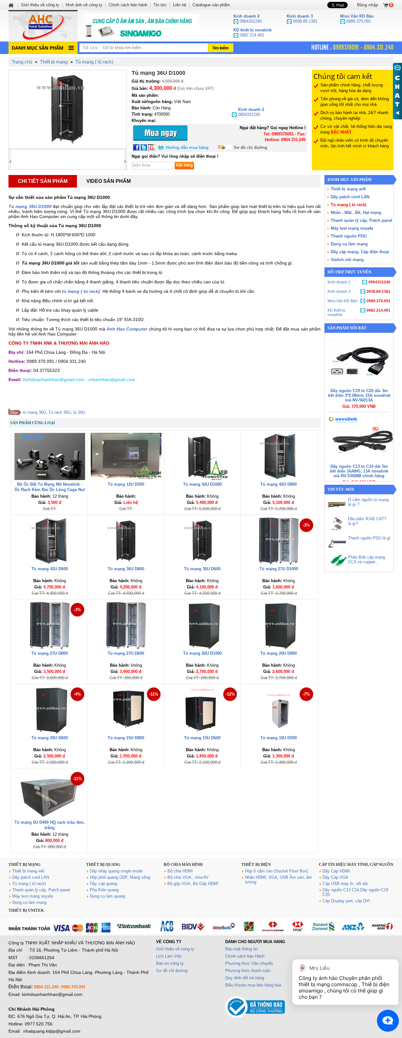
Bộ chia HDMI (180, 871)
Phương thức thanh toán (247, 970)
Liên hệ (179, 5)
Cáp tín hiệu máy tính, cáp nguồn (356, 864)
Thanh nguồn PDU (349, 236)
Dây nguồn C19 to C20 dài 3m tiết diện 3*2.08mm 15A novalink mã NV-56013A (359, 395)
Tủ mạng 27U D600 (126, 653)
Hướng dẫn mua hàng (187, 147)
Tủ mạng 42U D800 (278, 484)
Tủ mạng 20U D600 (49, 737)
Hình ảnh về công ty (84, 5)
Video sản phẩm (108, 181)
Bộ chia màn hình (183, 864)
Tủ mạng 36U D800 (126, 568)
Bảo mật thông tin (241, 949)
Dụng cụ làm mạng (349, 244)
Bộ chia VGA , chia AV (188, 877)
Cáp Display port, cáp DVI (346, 901)
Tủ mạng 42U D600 (49, 568)
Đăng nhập (367, 5)
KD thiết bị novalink (359, 312)
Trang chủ (22, 61)
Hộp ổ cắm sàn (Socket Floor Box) (276, 871)
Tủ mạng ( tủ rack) (348, 204)
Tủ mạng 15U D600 (202, 737)
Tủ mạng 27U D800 (49, 653)
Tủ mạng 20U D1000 (202, 653)
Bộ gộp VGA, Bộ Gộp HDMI (192, 883)
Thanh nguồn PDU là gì (369, 538)
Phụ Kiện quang (104, 890)
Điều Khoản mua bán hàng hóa (253, 985)
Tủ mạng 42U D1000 (202, 484)
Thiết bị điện (256, 864)
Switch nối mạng (347, 259)
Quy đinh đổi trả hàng (244, 977)
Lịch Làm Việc (169, 956)
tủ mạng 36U (34, 412)
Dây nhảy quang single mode (116, 871)
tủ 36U (79, 412)
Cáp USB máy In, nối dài (345, 883)
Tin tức (160, 5)
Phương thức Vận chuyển (249, 963)
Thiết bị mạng (24, 864)
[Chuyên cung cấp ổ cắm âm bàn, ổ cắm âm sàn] (141, 25)
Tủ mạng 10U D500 (278, 737)
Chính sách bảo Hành (244, 956)
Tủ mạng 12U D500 (126, 484)
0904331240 (251, 112)
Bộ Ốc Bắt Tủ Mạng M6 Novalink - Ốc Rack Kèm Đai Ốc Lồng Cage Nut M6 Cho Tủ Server (49, 489)
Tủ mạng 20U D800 (278, 653)
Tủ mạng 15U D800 (126, 737)
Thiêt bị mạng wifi (348, 189)
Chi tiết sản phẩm (43, 181)
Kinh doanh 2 (359, 282)
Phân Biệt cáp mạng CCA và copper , (366, 559)
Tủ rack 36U (59, 412)
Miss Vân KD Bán (359, 301)
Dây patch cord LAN (350, 196)
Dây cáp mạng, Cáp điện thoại (360, 251)
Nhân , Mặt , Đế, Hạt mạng (356, 212)
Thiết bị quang (103, 864)
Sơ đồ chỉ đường (250, 147)
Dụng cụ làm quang (107, 896)
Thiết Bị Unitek (26, 910)
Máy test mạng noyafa (352, 228)
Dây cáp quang (103, 883)
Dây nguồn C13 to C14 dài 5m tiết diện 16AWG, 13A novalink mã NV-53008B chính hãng (359, 471)
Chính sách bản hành (128, 5)
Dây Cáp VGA (335, 877)
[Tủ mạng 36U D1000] (67, 109)
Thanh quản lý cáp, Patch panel (361, 220)
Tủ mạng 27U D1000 (278, 568)
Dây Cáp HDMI (336, 871)
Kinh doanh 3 (359, 291)
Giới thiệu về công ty (175, 949)
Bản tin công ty (170, 963)
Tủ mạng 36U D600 (202, 568)
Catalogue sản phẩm (211, 5)
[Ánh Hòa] (11, 5)
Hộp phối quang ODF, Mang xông (120, 877)
